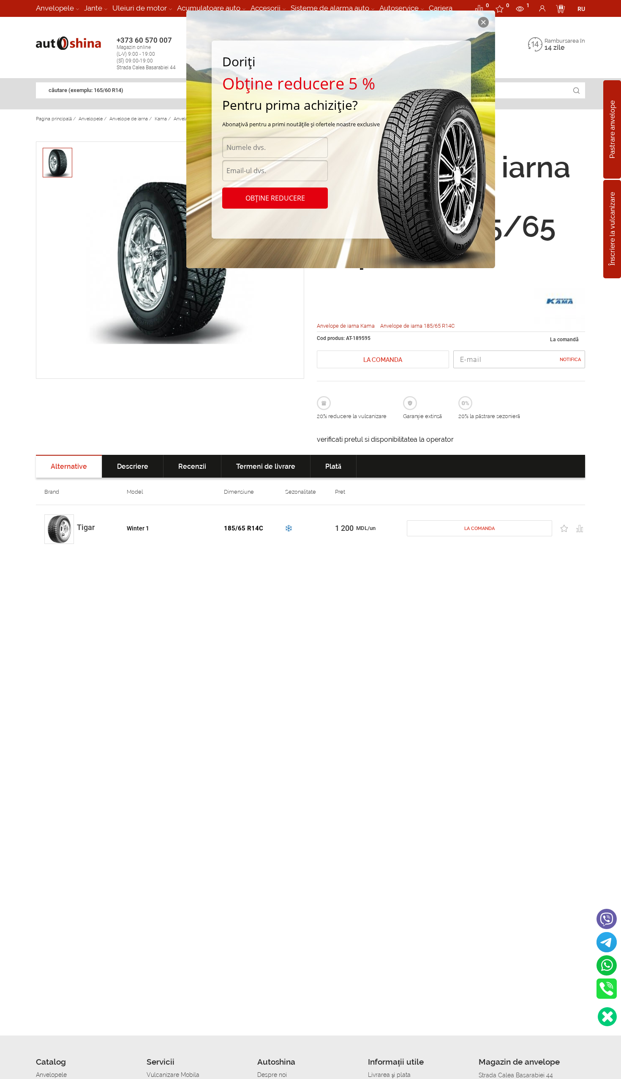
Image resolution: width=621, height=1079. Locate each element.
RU (581, 8)
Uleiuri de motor (139, 8)
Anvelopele (55, 8)
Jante (93, 8)
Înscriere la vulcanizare (612, 229)
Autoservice (399, 8)
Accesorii (266, 8)
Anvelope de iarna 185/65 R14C (417, 326)
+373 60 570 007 (146, 53)
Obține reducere (275, 198)
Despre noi (272, 1074)
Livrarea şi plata (389, 1074)
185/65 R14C (243, 528)
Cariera (440, 8)
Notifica (570, 359)
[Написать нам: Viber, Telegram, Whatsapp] (607, 1016)
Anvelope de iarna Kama (346, 326)
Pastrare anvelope (612, 129)
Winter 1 (138, 528)
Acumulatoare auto (208, 8)
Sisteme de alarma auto (330, 8)
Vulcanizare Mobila (173, 1074)
